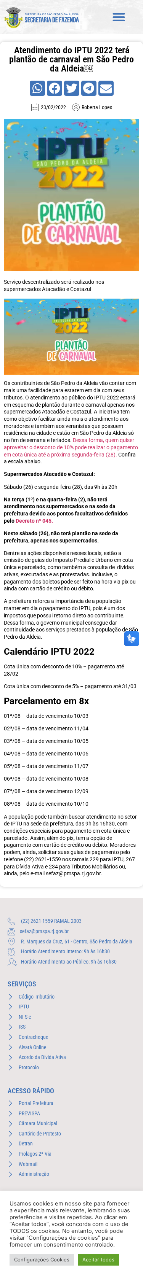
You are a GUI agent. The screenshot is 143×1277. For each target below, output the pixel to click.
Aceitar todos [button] (98, 1259)
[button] (119, 17)
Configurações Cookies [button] (41, 1259)
